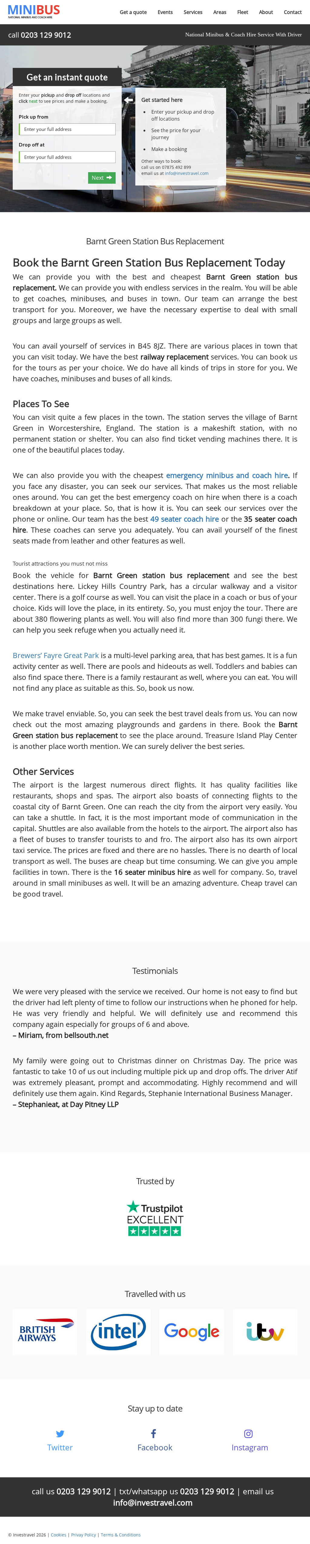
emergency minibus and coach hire (227, 475)
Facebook (155, 1447)
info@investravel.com (187, 173)
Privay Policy (83, 1535)
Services (193, 12)
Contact (293, 12)
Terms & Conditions (121, 1535)
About (266, 12)
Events (165, 12)
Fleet (242, 12)
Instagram (250, 1447)
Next (99, 177)
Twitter (60, 1447)
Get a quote (133, 12)
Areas (219, 12)
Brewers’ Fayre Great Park (56, 655)
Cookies (58, 1535)
